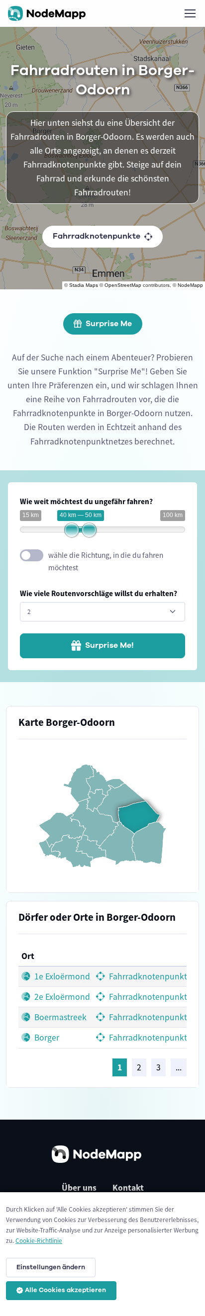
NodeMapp (190, 285)
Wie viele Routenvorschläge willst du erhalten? (98, 593)
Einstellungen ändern (50, 1267)
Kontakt (128, 1187)
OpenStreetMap (122, 285)
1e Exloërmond (61, 976)
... (179, 1067)
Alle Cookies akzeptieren (65, 1290)
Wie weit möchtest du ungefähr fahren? (86, 501)
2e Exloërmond (61, 996)
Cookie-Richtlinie (38, 1240)
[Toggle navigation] (189, 13)
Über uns (79, 1187)
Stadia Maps (83, 285)
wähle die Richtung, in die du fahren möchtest (105, 561)
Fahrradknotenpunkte (96, 236)
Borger (45, 1037)
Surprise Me (109, 323)
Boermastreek (59, 1017)
